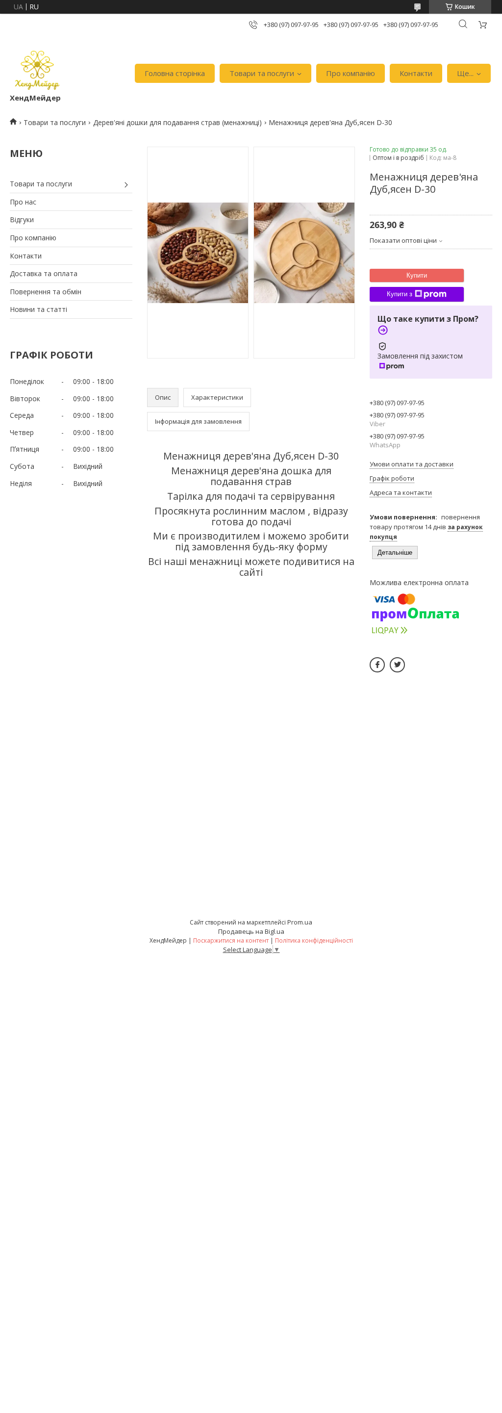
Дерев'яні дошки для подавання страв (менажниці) (177, 122)
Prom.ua (299, 922)
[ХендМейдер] (37, 68)
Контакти (416, 73)
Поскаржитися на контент (231, 940)
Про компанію (350, 73)
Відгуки (22, 219)
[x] (397, 664)
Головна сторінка (175, 73)
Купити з (399, 294)
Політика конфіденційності (314, 940)
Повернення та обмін (45, 291)
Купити (416, 275)
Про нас (23, 201)
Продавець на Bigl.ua (251, 931)
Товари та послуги (261, 73)
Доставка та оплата (43, 273)
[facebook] (377, 664)
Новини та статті (38, 309)
